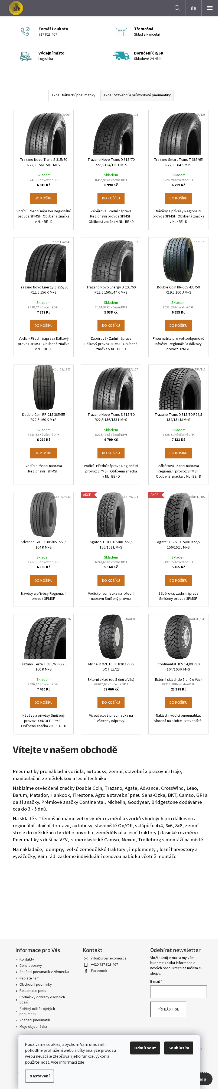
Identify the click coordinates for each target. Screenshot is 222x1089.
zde (81, 1062)
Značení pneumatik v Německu (44, 972)
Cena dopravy (30, 965)
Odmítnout (145, 1048)
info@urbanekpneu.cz (108, 958)
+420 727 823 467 (104, 964)
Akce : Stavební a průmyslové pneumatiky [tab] (137, 95)
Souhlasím (178, 1048)
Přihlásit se (168, 1009)
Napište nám (29, 978)
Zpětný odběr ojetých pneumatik (37, 1011)
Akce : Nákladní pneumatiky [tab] (73, 95)
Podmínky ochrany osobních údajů (42, 1000)
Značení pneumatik (34, 1020)
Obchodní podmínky (35, 984)
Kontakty (26, 959)
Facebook (99, 971)
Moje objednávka (33, 1026)
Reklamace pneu (32, 990)
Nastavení (40, 1076)
